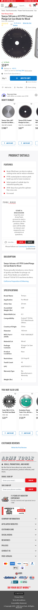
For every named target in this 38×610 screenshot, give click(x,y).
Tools (3, 11)
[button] (31, 87)
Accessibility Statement (19, 603)
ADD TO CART (26, 78)
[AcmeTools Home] (11, 5)
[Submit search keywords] (30, 6)
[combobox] (25, 6)
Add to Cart (9, 143)
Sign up (30, 242)
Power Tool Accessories (25, 11)
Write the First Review (19, 448)
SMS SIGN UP (6, 485)
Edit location (28, 70)
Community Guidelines (26, 246)
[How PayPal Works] (32, 563)
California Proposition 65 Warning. (16, 281)
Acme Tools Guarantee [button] (11, 74)
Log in (21, 242)
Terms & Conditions (19, 600)
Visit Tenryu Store (7, 14)
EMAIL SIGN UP (7, 477)
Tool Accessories (11, 11)
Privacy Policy (19, 597)
